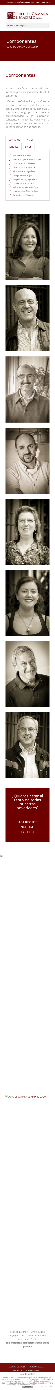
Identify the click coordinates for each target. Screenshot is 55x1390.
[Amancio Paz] (28, 421)
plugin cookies (47, 1386)
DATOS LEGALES (17, 1366)
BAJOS (28, 146)
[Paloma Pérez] (28, 279)
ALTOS (30, 139)
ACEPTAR (27, 1387)
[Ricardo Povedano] (28, 706)
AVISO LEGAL (36, 1366)
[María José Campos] (28, 564)
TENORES (13, 146)
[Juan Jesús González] (28, 350)
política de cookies (39, 1383)
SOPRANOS (14, 139)
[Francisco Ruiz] (28, 492)
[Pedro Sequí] (28, 777)
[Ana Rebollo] (28, 635)
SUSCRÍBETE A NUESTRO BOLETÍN (27, 827)
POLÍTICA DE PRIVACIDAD (26, 1370)
